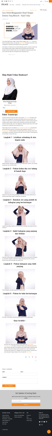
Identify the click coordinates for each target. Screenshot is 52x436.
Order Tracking (5, 422)
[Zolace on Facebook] (4, 1)
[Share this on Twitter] (26, 357)
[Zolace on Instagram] (10, 1)
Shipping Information (6, 417)
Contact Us (29, 415)
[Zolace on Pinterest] (8, 1)
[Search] (43, 4)
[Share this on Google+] (35, 357)
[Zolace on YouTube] (6, 1)
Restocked (24, 4)
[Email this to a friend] (35, 360)
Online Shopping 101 (6, 420)
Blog (39, 4)
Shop (13, 4)
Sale (28, 4)
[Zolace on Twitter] (2, 1)
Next (36, 10)
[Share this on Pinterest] (32, 357)
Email (22, 371)
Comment (4, 377)
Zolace (6, 429)
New (10, 4)
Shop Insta (35, 4)
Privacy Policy (29, 420)
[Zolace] (4, 4)
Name (3, 371)
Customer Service (5, 415)
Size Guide (4, 423)
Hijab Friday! (22, 43)
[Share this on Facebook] (29, 357)
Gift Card (31, 4)
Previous (32, 10)
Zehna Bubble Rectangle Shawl (23, 127)
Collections (18, 4)
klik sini (29, 41)
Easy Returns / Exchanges (7, 418)
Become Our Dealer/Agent (19, 415)
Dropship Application (18, 417)
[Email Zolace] (12, 1)
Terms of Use (29, 418)
